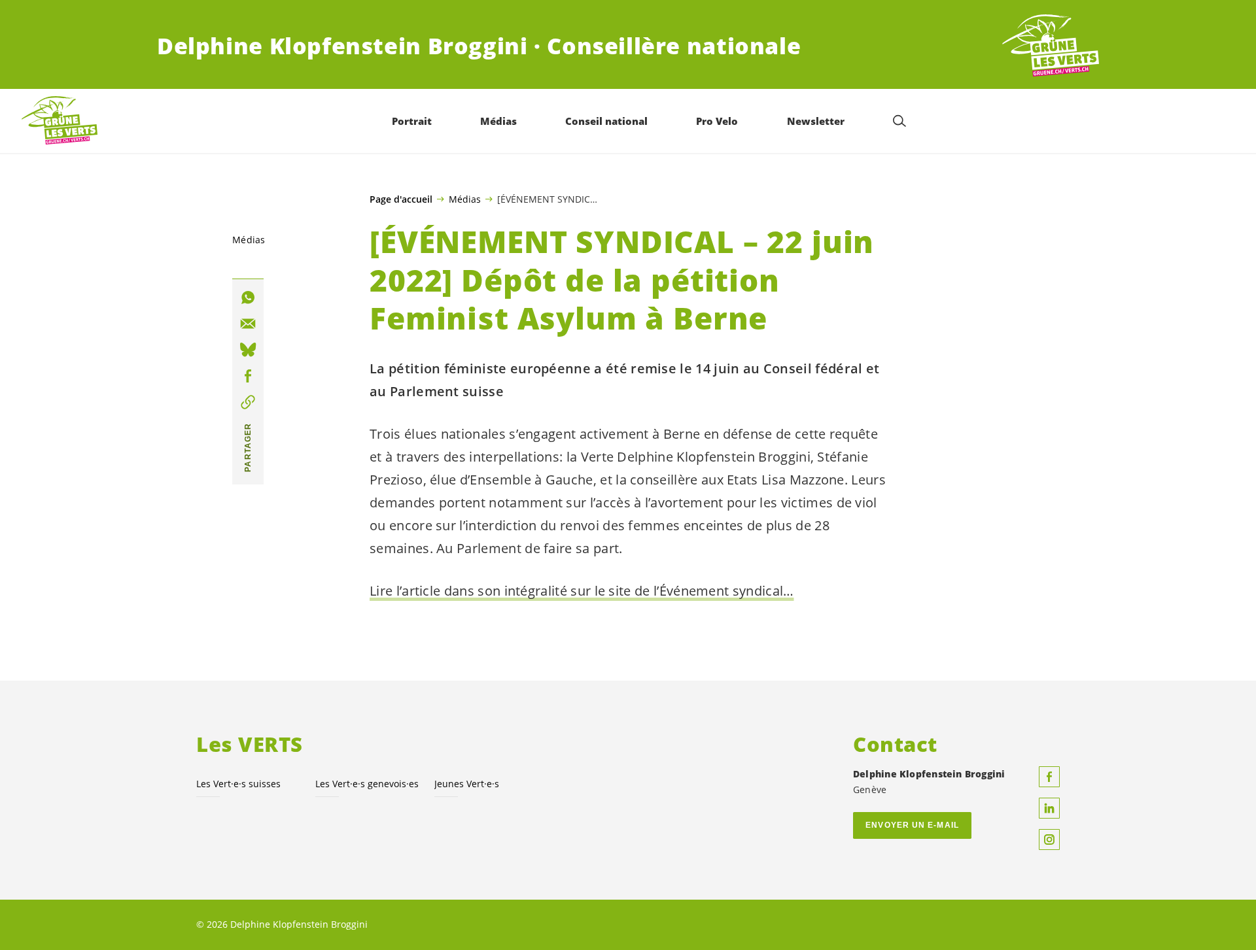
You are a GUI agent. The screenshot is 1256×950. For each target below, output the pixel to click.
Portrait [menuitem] (412, 120)
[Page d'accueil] (1050, 46)
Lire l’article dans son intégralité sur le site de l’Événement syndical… (582, 591)
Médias (465, 199)
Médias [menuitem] (498, 120)
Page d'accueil (401, 199)
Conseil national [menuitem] (606, 120)
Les (367, 783)
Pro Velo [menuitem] (717, 120)
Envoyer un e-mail (912, 825)
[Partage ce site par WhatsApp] (248, 297)
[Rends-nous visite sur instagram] (1049, 839)
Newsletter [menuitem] (816, 120)
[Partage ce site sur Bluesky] (248, 350)
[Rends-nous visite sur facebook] (1049, 776)
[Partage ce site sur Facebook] (248, 376)
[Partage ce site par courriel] (248, 324)
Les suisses (238, 783)
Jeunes (466, 783)
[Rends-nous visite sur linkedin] (1049, 808)
